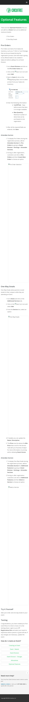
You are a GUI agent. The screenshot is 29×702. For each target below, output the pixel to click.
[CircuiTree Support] (14, 10)
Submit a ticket (5, 684)
